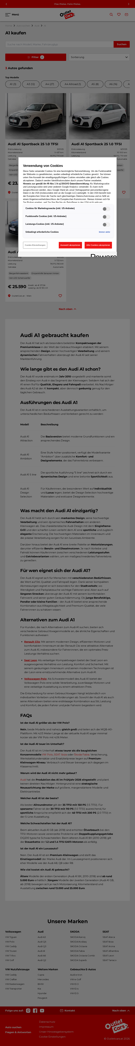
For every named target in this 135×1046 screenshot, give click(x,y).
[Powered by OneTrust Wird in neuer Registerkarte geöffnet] (102, 255)
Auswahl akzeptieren (70, 245)
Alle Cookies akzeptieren (98, 245)
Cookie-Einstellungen (35, 245)
